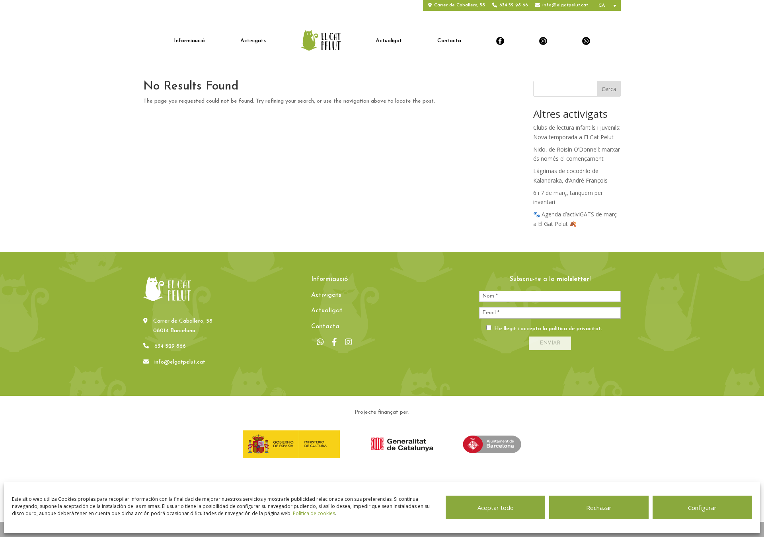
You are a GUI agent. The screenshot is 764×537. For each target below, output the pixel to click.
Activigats (253, 41)
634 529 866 (170, 346)
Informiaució (189, 41)
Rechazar (599, 508)
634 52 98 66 (513, 5)
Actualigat (389, 41)
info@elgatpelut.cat (565, 5)
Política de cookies (314, 513)
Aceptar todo (495, 508)
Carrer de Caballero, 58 (459, 5)
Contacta (449, 41)
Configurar (702, 508)
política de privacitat (575, 329)
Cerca (609, 89)
